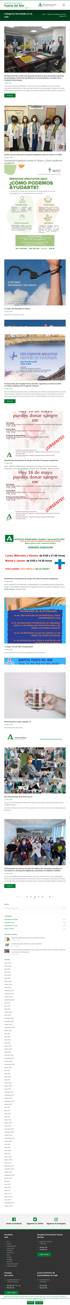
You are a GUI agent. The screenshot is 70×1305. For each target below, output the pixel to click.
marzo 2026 (8, 966)
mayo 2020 (7, 1150)
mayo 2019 (7, 1187)
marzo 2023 (8, 1046)
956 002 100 (43, 1247)
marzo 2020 (8, 1157)
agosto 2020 (8, 1141)
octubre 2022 (8, 1061)
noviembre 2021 (9, 1095)
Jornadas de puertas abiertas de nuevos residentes (26, 944)
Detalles (10, 95)
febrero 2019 (8, 1197)
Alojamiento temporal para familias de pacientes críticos (28, 938)
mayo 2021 (7, 1113)
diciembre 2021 (9, 1092)
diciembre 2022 (9, 1055)
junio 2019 (7, 1184)
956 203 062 (43, 1285)
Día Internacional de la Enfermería (18, 797)
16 (42, 897)
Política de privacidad (12, 1264)
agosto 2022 (8, 1067)
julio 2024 (7, 1003)
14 (34, 897)
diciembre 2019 (9, 1166)
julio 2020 (7, 1144)
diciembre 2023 (9, 1018)
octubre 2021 (8, 1098)
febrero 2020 (8, 1160)
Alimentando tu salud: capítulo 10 (17, 722)
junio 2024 (7, 1006)
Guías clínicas (10, 1248)
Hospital (9, 1244)
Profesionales (10, 1252)
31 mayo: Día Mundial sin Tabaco (17, 309)
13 (31, 897)
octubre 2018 (8, 1206)
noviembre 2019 (9, 1169)
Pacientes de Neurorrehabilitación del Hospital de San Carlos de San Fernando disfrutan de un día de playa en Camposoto (38, 951)
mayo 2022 (7, 1077)
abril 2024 (7, 1009)
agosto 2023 (8, 1030)
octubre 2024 (8, 997)
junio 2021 (7, 1110)
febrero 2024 (8, 1012)
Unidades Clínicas (11, 1246)
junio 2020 (7, 1147)
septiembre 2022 (9, 1064)
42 (50, 897)
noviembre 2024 (9, 994)
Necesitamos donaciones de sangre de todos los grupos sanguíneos (31, 460)
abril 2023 (7, 1043)
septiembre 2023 (9, 1027)
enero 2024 (7, 1015)
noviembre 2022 (9, 1058)
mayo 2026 (7, 963)
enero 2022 (7, 1089)
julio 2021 (7, 1107)
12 (27, 897)
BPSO (8, 1255)
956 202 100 (10, 1285)
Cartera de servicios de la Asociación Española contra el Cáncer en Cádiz (33, 155)
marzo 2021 (8, 1120)
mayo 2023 (7, 1040)
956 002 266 (43, 1249)
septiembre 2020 (9, 1138)
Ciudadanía (10, 1250)
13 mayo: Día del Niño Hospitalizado (18, 647)
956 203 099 (43, 1288)
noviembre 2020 (9, 1132)
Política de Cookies (12, 1266)
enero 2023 (7, 1052)
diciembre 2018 (9, 1203)
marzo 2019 (8, 1193)
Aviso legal (9, 1261)
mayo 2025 (7, 975)
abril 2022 (7, 1080)
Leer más (39, 1302)
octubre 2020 (8, 1135)
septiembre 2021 (9, 1101)
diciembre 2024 (9, 990)
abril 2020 (7, 1153)
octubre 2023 (8, 1024)
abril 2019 (7, 1190)
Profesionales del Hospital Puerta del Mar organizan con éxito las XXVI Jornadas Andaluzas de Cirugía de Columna (32, 385)
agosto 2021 (8, 1104)
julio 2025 (7, 969)
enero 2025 (7, 987)
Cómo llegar (44, 1254)
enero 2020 (7, 1163)
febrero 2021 (8, 1123)
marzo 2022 (8, 1083)
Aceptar (30, 1302)
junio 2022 (7, 1073)
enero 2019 (7, 1200)
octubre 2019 (8, 1172)
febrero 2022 (8, 1086)
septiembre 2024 (9, 1000)
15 (38, 897)
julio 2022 (7, 1070)
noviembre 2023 (9, 1021)
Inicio (43, 14)
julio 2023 (7, 1033)
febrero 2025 (8, 984)
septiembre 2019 (9, 1175)
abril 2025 (7, 978)
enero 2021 (7, 1126)
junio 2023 (7, 1037)
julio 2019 (7, 1181)
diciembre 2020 (9, 1129)
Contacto (9, 1257)
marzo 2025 (8, 981)
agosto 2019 (8, 1178)
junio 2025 (7, 972)
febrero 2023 (8, 1049)
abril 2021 (7, 1117)
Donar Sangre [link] (22, 469)
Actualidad (9, 1259)
